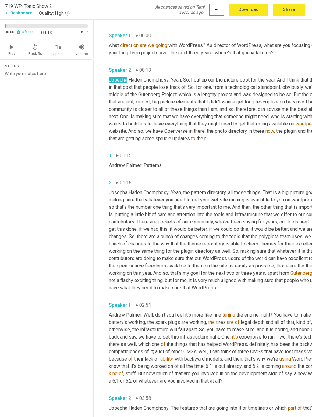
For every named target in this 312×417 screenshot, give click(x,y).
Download (249, 9)
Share (289, 9)
